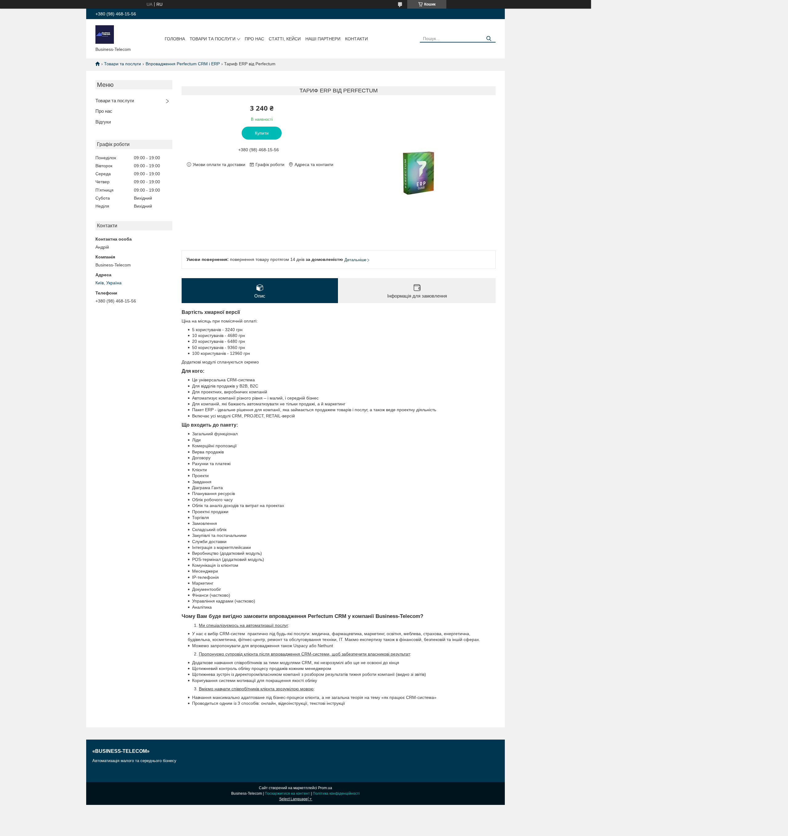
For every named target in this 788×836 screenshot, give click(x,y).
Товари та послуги (212, 38)
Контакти (356, 38)
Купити (262, 133)
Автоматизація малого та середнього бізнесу (134, 760)
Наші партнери (322, 38)
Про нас (254, 38)
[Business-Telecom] (104, 34)
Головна (175, 38)
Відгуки (103, 121)
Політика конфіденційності (336, 793)
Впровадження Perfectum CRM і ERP (183, 64)
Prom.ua (325, 788)
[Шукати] (489, 39)
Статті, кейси (285, 38)
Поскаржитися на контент (287, 793)
